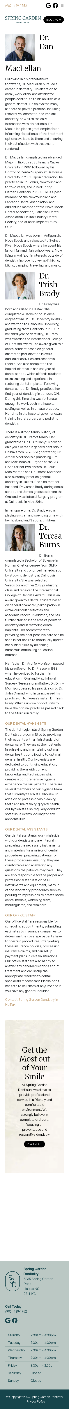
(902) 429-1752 (16, 5)
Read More (34, 1144)
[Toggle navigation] (62, 5)
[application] (34, 1219)
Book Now (53, 19)
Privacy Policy (36, 1401)
